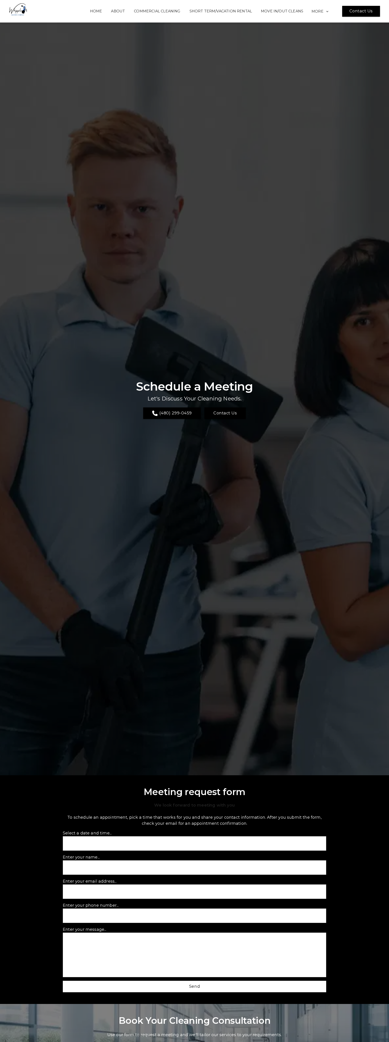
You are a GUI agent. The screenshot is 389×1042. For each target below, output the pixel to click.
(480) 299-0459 (175, 413)
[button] (323, 11)
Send (194, 986)
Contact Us (361, 11)
